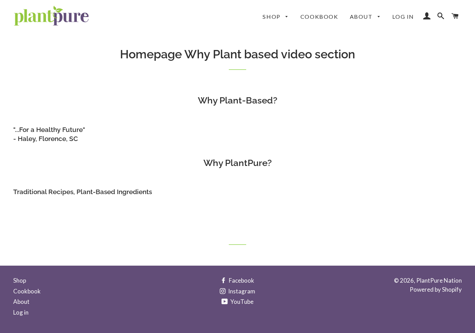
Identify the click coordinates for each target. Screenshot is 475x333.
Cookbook (319, 16)
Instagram (241, 291)
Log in (403, 16)
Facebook (241, 280)
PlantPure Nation (439, 280)
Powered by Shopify (436, 289)
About (362, 16)
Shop (272, 16)
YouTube (241, 301)
